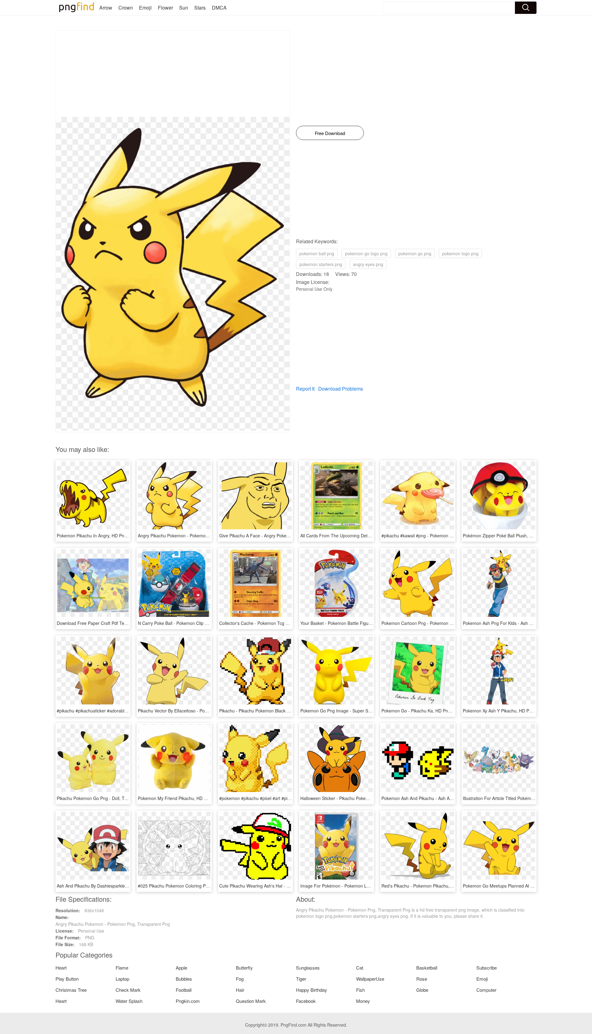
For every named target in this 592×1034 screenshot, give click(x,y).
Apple (181, 967)
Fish (360, 990)
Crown (125, 7)
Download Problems (340, 388)
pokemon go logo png (366, 253)
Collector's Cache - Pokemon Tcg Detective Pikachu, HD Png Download (289, 623)
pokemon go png (414, 253)
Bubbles (184, 978)
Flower (165, 7)
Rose (421, 978)
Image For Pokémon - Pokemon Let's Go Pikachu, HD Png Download (367, 886)
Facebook (306, 1001)
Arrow (105, 7)
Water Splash (129, 1001)
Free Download (330, 133)
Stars (200, 7)
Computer (486, 990)
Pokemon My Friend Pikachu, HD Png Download (185, 798)
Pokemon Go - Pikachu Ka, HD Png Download (426, 711)
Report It (305, 388)
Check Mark (128, 990)
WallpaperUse (370, 978)
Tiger (301, 978)
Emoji (145, 7)
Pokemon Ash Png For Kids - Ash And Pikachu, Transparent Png (526, 623)
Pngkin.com (188, 1001)
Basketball (426, 967)
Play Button (67, 978)
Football (183, 990)
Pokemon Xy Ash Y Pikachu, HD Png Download (509, 711)
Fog (240, 978)
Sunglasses (308, 967)
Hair (240, 990)
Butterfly (244, 967)
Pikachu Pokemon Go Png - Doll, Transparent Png (105, 798)
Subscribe (486, 967)
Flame (122, 967)
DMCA (219, 7)
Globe (422, 990)
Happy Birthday (311, 990)
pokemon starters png (320, 264)
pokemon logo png (460, 253)
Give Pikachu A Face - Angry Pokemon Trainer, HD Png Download (283, 535)
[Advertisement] (173, 74)
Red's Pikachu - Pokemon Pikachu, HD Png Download (434, 886)
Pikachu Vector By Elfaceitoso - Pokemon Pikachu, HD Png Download (205, 711)
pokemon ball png (316, 253)
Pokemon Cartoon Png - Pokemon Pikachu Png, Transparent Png (445, 623)
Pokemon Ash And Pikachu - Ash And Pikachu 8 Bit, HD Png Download (450, 798)
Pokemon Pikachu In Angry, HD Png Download (102, 535)
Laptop (122, 978)
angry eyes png (368, 264)
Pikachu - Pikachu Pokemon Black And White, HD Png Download (282, 711)
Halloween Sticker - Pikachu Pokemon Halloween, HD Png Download (367, 798)
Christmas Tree (71, 990)
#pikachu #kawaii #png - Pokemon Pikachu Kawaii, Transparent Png (447, 535)
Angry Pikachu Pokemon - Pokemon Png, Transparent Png (195, 535)
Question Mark (251, 1001)
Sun (183, 7)
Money (363, 1001)
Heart (61, 967)
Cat (359, 967)
